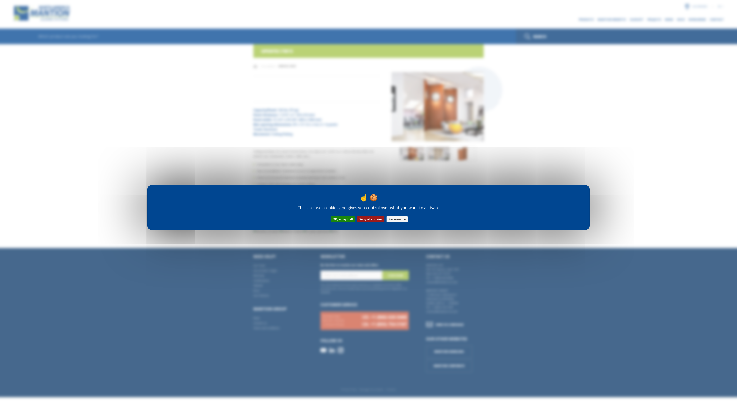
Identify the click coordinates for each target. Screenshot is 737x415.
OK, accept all (343, 219)
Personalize (397, 219)
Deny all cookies (371, 219)
